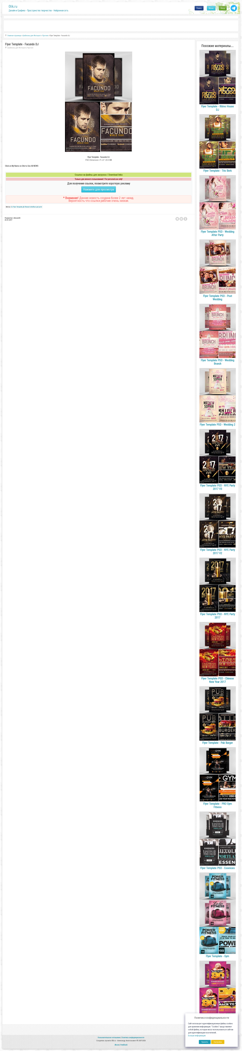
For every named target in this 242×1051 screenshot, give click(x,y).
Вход (223, 8)
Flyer (14, 207)
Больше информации (197, 1035)
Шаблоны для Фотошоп (16, 48)
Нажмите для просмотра (98, 189)
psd (37, 207)
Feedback (123, 1045)
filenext (27, 207)
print (40, 207)
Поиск (199, 8)
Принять (204, 1042)
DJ (12, 207)
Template (19, 207)
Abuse (117, 1045)
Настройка (218, 1042)
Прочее (30, 48)
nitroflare (33, 207)
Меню (211, 8)
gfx (24, 207)
